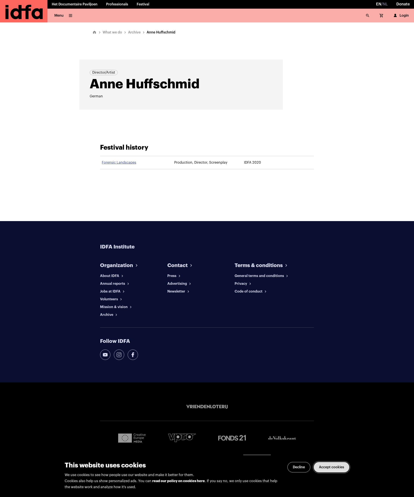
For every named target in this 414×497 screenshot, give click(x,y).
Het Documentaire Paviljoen (74, 4)
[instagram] (119, 355)
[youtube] (105, 355)
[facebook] (133, 355)
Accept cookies (331, 467)
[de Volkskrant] (282, 438)
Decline (299, 467)
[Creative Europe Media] (132, 438)
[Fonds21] (232, 438)
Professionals (117, 4)
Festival (143, 4)
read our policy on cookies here (178, 481)
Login (404, 15)
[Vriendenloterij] (207, 407)
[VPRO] (182, 438)
